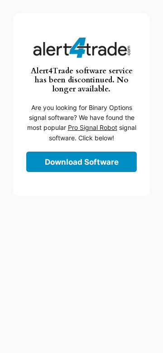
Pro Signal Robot (92, 127)
